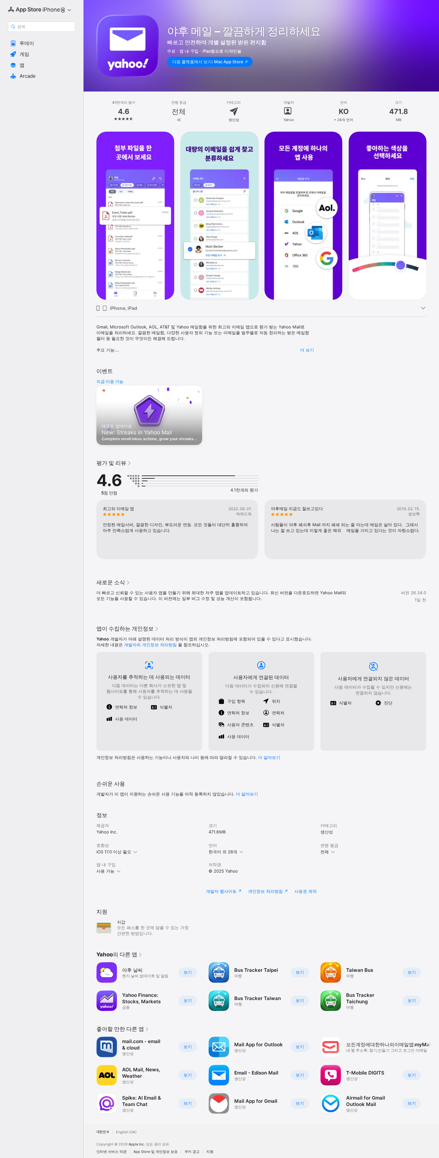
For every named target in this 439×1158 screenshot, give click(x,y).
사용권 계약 (305, 891)
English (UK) (126, 1132)
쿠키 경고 (192, 1152)
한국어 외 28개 (223, 851)
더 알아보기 (247, 794)
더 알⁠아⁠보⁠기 (269, 757)
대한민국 (102, 1132)
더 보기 (307, 350)
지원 (209, 1152)
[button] (41, 43)
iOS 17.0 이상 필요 (113, 851)
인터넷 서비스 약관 (111, 1152)
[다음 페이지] (432, 215)
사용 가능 (105, 871)
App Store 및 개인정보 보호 (155, 1152)
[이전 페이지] (89, 215)
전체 (324, 851)
